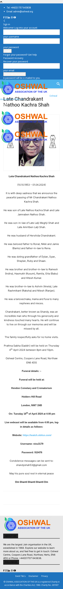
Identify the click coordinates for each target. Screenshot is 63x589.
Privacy (44, 576)
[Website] (12, 17)
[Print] (43, 498)
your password (11, 47)
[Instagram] (6, 17)
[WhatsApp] (29, 498)
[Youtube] (15, 17)
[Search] (58, 84)
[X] (14, 498)
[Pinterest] (21, 498)
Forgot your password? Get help (20, 54)
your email (8, 70)
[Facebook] (4, 17)
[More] (51, 498)
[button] (5, 105)
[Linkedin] (9, 17)
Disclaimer (33, 576)
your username (11, 36)
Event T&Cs (20, 576)
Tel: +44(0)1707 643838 (19, 7)
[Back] (4, 20)
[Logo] (24, 125)
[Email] (36, 498)
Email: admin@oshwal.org (20, 11)
